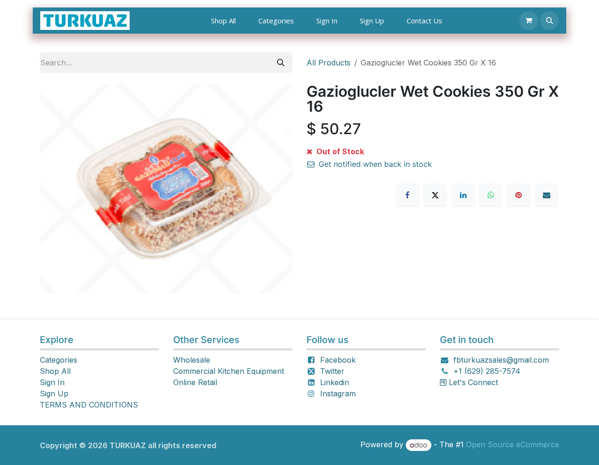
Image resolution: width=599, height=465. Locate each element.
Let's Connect (472, 382)
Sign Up (54, 393)
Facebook (338, 360)
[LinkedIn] (463, 195)
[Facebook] (407, 195)
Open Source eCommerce (512, 445)
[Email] (546, 195)
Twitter (332, 371)
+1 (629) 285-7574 (486, 371)
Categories (58, 360)
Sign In (52, 382)
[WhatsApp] (491, 195)
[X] (435, 195)
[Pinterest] (518, 195)
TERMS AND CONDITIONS (89, 404)
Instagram (338, 393)
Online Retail (195, 382)
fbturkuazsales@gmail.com (501, 360)
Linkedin (334, 382)
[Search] (280, 62)
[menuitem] (223, 21)
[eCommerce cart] (528, 20)
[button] (549, 20)
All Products (329, 62)
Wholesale (191, 360)
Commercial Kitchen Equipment (228, 371)
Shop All (55, 371)
